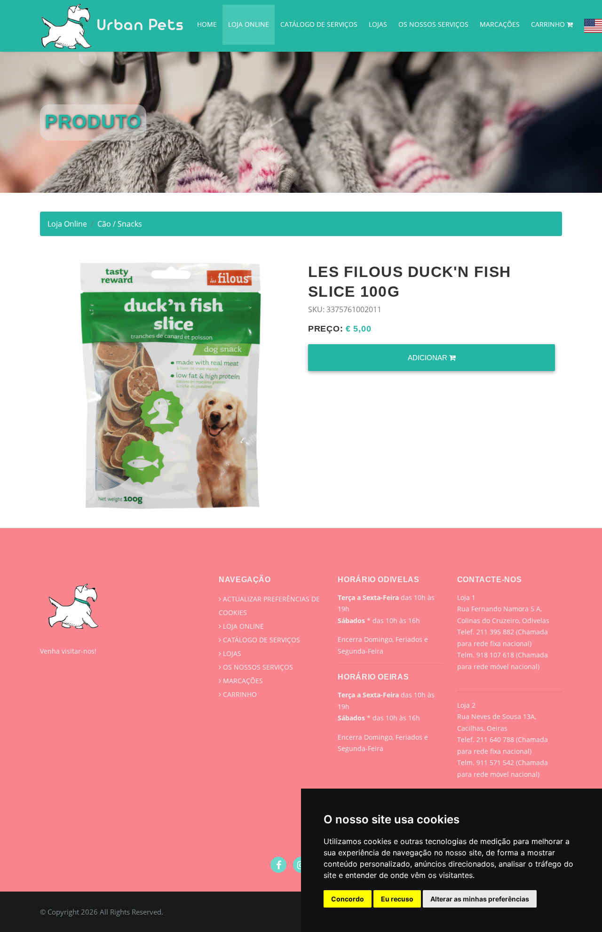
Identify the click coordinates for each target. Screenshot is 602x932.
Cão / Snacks (119, 224)
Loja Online (248, 24)
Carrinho (549, 24)
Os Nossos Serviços (433, 24)
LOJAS (378, 24)
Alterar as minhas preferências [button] (479, 899)
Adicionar (428, 358)
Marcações (500, 24)
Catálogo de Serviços (318, 24)
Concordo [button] (347, 899)
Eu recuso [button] (397, 899)
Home (207, 24)
